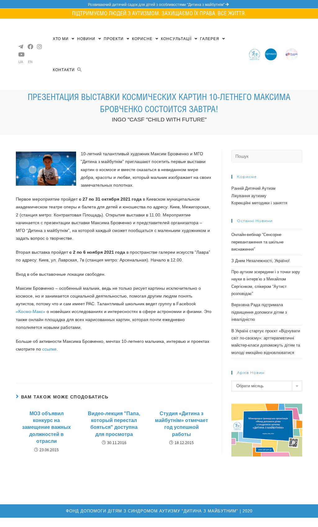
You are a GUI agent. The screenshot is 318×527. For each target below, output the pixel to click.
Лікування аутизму (248, 195)
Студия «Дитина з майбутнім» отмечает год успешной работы (181, 424)
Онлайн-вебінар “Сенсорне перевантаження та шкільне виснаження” (257, 242)
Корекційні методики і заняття (259, 203)
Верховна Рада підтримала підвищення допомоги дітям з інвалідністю (259, 312)
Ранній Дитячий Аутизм (253, 188)
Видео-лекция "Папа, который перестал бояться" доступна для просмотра (114, 424)
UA (20, 62)
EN (30, 62)
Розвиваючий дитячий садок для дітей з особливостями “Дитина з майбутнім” (156, 4)
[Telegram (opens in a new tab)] (20, 46)
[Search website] (79, 69)
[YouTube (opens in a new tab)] (20, 54)
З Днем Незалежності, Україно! (260, 260)
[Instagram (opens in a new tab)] (39, 46)
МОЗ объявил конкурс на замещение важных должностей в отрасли (46, 427)
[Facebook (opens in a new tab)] (29, 46)
